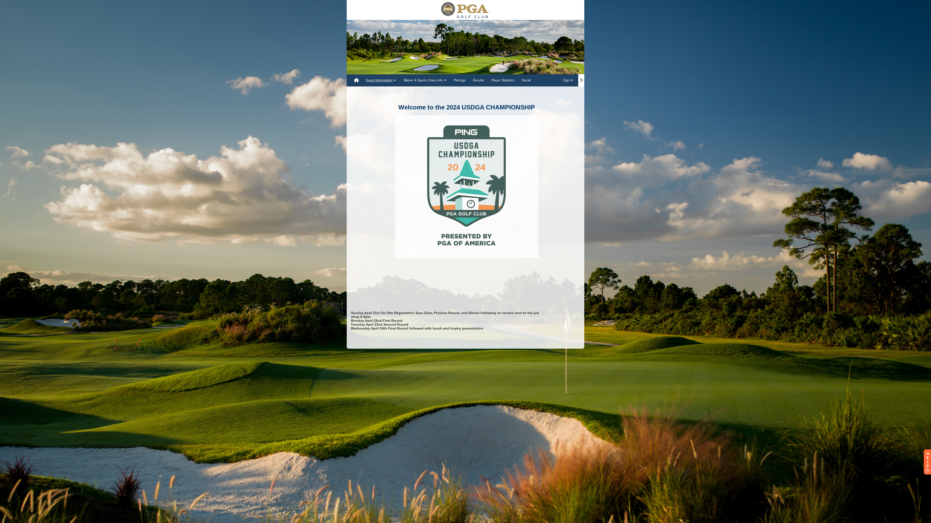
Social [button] (526, 80)
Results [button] (478, 80)
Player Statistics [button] (503, 80)
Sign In (568, 80)
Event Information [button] (379, 80)
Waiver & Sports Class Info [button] (423, 80)
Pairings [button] (460, 80)
